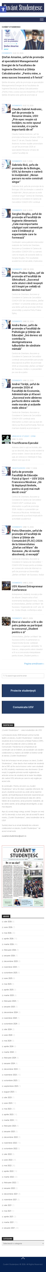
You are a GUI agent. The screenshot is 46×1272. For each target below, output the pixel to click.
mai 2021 (7, 1211)
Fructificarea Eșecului (25, 443)
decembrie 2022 (11, 1137)
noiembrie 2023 (10, 1075)
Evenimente (7, 53)
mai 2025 (7, 984)
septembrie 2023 (11, 1086)
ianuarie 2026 (9, 956)
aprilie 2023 (8, 1114)
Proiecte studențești (23, 690)
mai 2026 (7, 933)
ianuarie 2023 (9, 1131)
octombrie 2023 (10, 1080)
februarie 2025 (10, 1001)
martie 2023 (9, 1120)
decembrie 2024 (11, 1012)
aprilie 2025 (8, 990)
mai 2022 (7, 1165)
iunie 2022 (8, 1160)
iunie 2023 (8, 1103)
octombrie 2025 (10, 973)
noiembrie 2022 (10, 1143)
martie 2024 (9, 1052)
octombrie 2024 (10, 1024)
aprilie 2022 (8, 1171)
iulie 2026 (8, 921)
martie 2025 (9, 995)
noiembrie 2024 (10, 1018)
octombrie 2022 (10, 1148)
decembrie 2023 (11, 1069)
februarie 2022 (10, 1182)
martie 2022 (9, 1177)
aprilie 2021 (8, 1217)
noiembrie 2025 (10, 967)
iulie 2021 (8, 1205)
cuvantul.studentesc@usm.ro (14, 836)
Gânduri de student (20, 436)
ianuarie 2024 (9, 1063)
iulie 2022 (8, 1154)
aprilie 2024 (8, 1046)
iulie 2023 (8, 1097)
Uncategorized (18, 468)
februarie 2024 (10, 1058)
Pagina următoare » (34, 663)
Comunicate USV (23, 707)
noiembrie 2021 (10, 1199)
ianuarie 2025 (9, 1007)
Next (40, 33)
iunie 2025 (8, 978)
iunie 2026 (8, 927)
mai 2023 (7, 1109)
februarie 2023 (10, 1126)
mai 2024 (7, 1041)
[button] (3, 9)
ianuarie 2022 (9, 1188)
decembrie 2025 (11, 961)
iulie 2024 (8, 1029)
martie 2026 (9, 944)
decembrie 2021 (11, 1194)
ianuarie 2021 (9, 1228)
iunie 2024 (8, 1035)
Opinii (33, 436)
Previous (35, 33)
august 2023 (9, 1092)
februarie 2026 (10, 950)
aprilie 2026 (8, 939)
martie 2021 (9, 1222)
